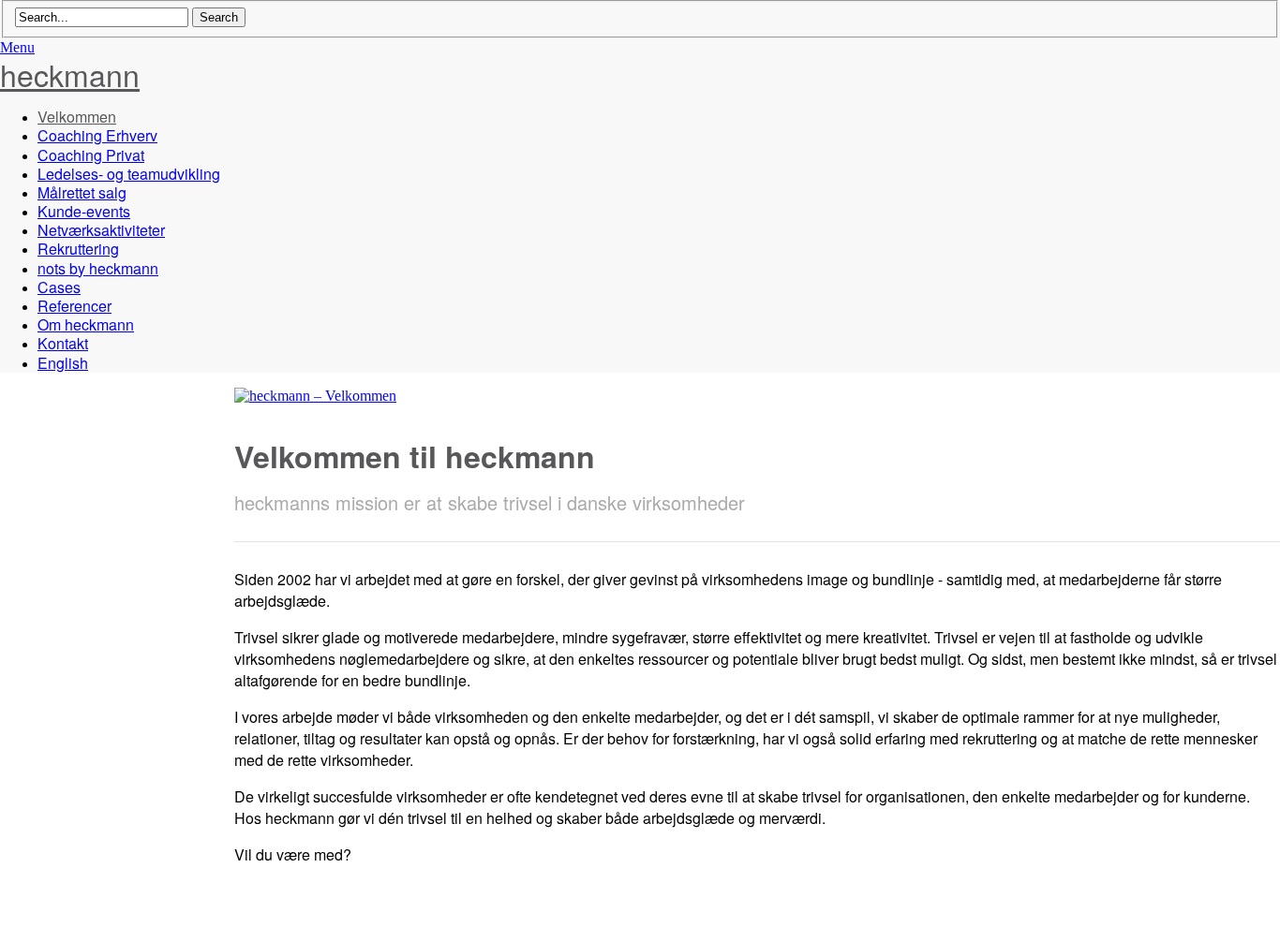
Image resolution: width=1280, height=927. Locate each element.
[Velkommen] (315, 396)
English (62, 363)
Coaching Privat (90, 155)
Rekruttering (78, 248)
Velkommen (76, 116)
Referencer (74, 305)
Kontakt (62, 343)
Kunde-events (83, 211)
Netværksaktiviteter (101, 230)
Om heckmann (85, 324)
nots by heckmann (97, 268)
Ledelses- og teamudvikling (128, 173)
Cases (59, 287)
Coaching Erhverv (97, 135)
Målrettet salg (82, 192)
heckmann (70, 74)
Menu (17, 47)
